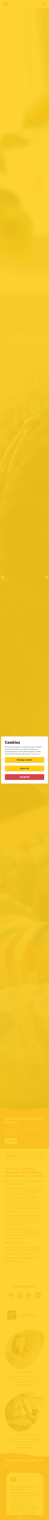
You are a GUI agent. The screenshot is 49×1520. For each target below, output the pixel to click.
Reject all (24, 768)
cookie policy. (36, 754)
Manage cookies (24, 760)
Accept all (24, 777)
